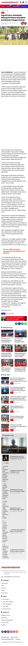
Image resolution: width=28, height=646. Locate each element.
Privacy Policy (5, 622)
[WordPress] (11, 631)
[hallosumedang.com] (9, 2)
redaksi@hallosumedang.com (12, 576)
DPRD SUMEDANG (7, 604)
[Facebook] (16, 323)
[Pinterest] (8, 631)
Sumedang (6, 599)
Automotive (4, 593)
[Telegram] (22, 323)
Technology (4, 583)
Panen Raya (11, 313)
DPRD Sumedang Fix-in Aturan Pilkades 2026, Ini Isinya (20, 355)
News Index (4, 618)
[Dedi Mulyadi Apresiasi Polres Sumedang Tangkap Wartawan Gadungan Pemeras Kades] (5, 491)
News (3, 12)
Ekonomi (3, 588)
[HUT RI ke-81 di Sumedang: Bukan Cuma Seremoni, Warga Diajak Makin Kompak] (7, 333)
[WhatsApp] (25, 323)
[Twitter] (19, 323)
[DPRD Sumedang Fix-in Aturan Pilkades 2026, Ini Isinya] (21, 348)
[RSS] (17, 631)
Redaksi (3, 625)
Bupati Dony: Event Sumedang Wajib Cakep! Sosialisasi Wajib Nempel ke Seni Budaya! (18, 508)
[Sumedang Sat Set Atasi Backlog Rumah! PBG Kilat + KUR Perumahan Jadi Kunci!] (5, 458)
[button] (20, 2)
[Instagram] (14, 631)
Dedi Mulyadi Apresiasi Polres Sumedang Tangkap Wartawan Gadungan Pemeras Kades (17, 490)
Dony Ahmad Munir (8, 601)
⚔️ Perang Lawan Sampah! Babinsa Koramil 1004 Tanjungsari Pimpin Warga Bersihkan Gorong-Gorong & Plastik (17, 530)
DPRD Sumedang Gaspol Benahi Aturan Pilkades (6, 369)
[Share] (25, 23)
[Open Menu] (23, 2)
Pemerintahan (7, 609)
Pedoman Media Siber (7, 620)
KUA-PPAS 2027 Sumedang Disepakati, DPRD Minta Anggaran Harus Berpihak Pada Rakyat (21, 340)
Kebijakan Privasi (5, 615)
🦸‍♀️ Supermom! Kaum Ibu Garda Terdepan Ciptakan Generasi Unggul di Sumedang (17, 550)
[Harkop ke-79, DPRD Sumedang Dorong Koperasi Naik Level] (21, 363)
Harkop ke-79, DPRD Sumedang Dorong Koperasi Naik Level (20, 369)
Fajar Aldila (6, 606)
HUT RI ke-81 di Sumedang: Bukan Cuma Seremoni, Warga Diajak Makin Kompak (6, 340)
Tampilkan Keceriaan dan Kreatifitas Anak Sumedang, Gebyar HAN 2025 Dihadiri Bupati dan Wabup (17, 471)
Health (3, 590)
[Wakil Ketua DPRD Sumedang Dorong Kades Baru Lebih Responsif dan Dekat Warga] (7, 348)
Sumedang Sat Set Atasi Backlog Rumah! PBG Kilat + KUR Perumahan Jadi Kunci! (17, 457)
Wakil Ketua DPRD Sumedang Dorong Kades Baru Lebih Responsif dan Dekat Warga (7, 355)
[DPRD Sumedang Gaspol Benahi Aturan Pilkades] (7, 363)
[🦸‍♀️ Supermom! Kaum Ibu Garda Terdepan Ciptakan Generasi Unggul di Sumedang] (5, 551)
